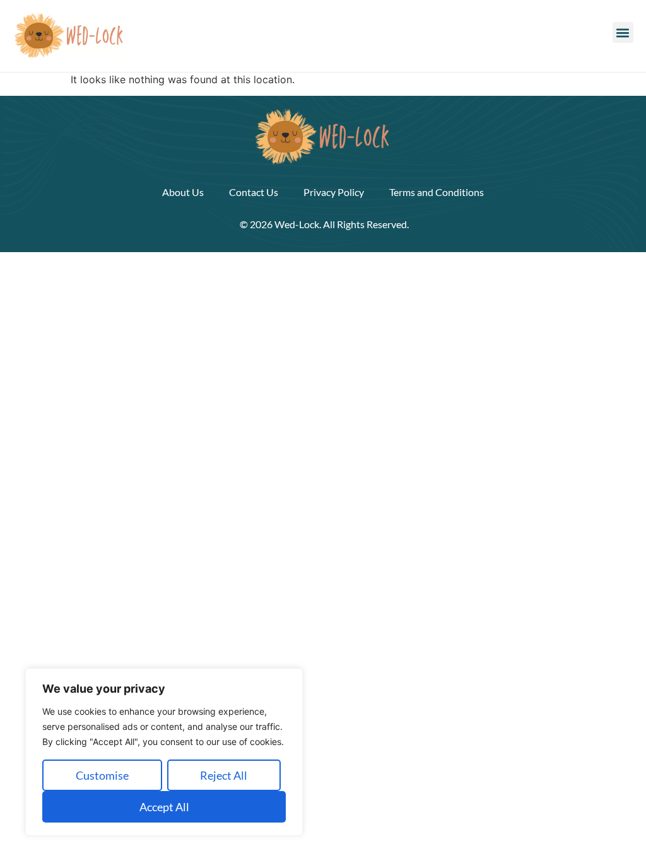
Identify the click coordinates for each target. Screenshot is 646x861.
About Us (183, 192)
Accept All (164, 807)
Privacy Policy (333, 192)
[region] (164, 752)
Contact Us (253, 192)
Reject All (223, 775)
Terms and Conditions (436, 192)
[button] (623, 32)
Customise (102, 775)
